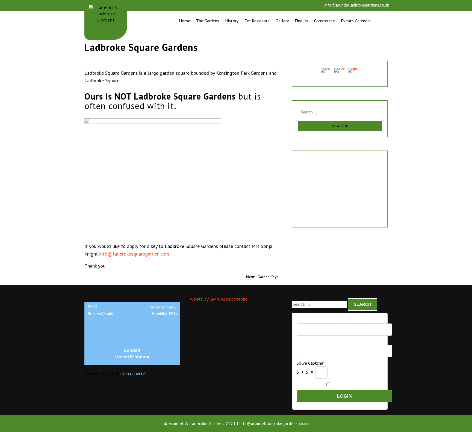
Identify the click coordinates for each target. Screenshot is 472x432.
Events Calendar (356, 20)
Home (184, 20)
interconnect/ (133, 373)
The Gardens (207, 20)
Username (306, 320)
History (231, 20)
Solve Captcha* (311, 363)
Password (306, 341)
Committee (324, 20)
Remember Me (310, 384)
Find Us (301, 20)
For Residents (257, 20)
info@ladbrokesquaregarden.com (134, 254)
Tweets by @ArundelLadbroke (218, 299)
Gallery (282, 20)
